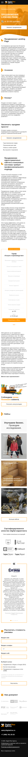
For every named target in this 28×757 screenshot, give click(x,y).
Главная (3, 7)
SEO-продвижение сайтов (18, 7)
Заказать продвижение (14, 27)
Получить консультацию (14, 404)
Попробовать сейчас (14, 320)
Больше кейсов (14, 519)
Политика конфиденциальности (10, 747)
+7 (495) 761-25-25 (26, 2)
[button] (12, 324)
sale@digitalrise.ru (8, 730)
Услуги (8, 7)
